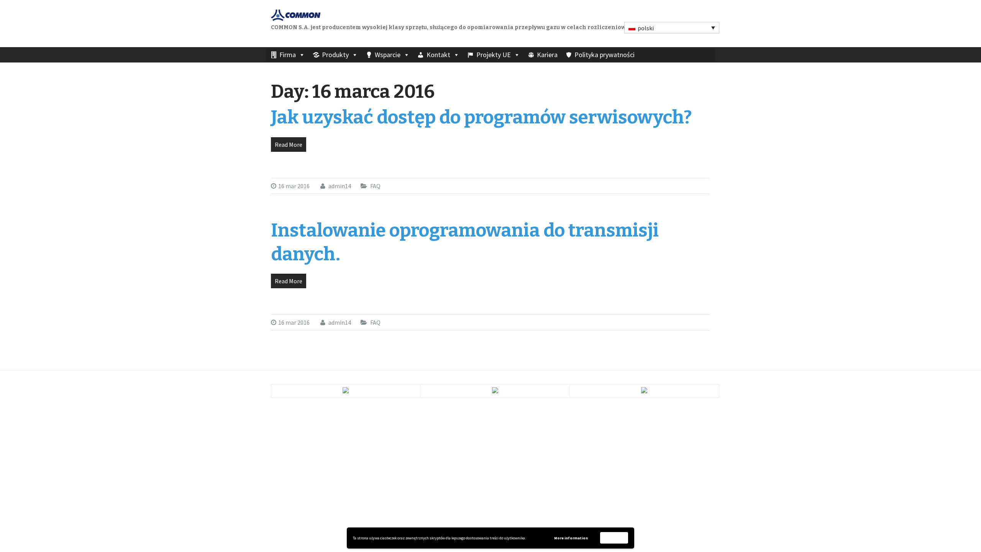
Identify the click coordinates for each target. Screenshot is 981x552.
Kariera (547, 54)
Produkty (335, 54)
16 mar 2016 (294, 186)
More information (571, 538)
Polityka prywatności (604, 54)
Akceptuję (614, 537)
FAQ (375, 186)
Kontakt (438, 54)
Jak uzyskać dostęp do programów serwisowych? (481, 117)
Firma (287, 54)
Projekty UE (493, 54)
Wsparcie (387, 54)
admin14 (339, 186)
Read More (288, 144)
